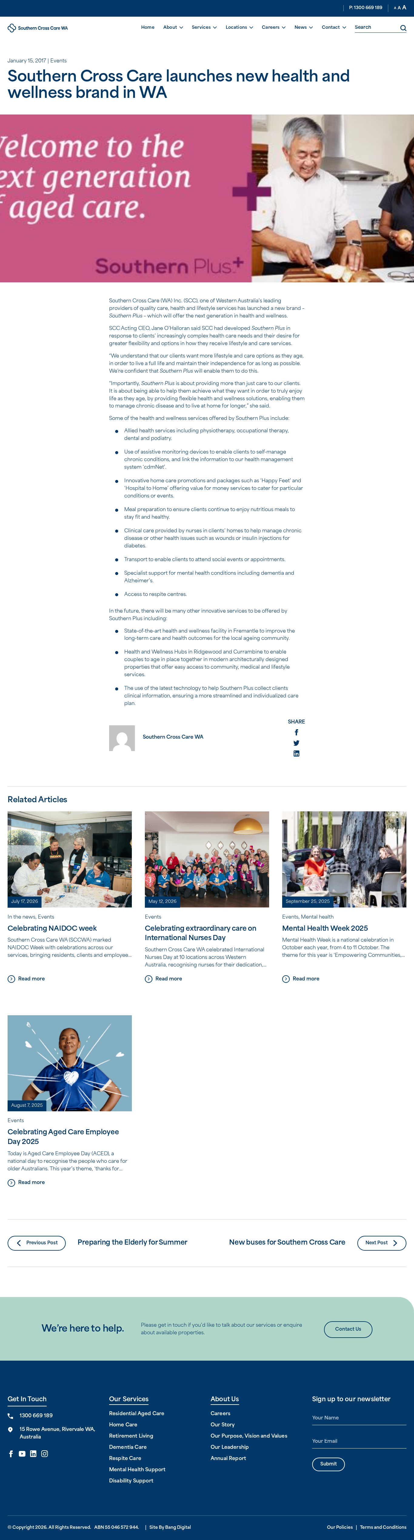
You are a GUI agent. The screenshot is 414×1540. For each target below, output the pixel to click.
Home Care (123, 1425)
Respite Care (125, 1458)
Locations (236, 27)
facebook (296, 732)
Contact (331, 27)
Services (201, 27)
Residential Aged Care (136, 1414)
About (170, 27)
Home (148, 27)
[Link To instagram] (44, 1454)
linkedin (296, 753)
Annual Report (228, 1458)
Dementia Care (128, 1447)
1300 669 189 (36, 1416)
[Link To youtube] (22, 1454)
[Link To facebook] (11, 1454)
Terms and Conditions (383, 1527)
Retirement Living (131, 1436)
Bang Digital (178, 1527)
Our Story (223, 1425)
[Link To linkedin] (33, 1454)
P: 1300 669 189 (365, 8)
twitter (296, 743)
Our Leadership (230, 1447)
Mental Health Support (137, 1470)
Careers (270, 27)
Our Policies (340, 1527)
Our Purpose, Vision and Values (249, 1436)
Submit (328, 1464)
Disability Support (131, 1481)
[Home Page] (38, 28)
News (301, 27)
